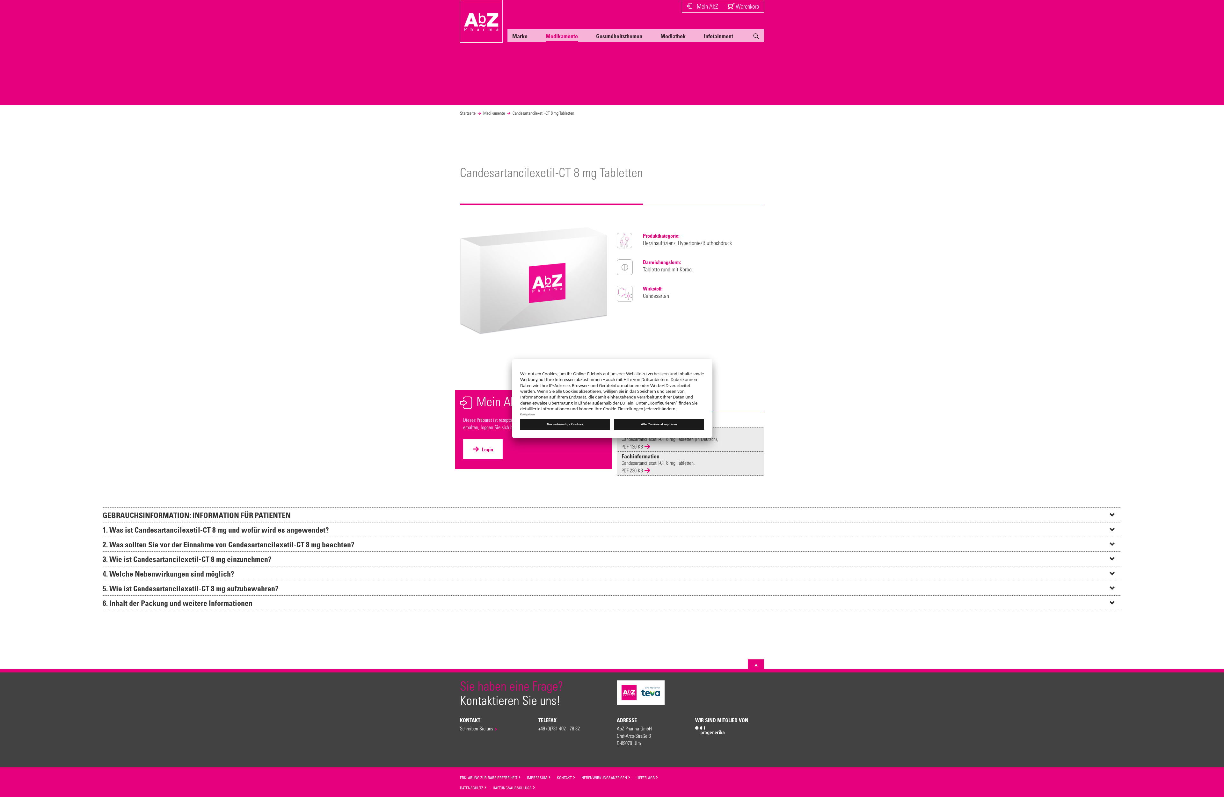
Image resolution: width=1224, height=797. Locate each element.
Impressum (537, 777)
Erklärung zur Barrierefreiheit (489, 777)
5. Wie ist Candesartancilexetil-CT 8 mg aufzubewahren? (191, 588)
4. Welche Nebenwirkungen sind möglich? (168, 573)
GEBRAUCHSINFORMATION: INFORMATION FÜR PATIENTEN (197, 515)
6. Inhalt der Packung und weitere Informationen (177, 602)
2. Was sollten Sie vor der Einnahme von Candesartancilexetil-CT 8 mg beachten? (228, 544)
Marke (520, 35)
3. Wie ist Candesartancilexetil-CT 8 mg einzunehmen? (187, 559)
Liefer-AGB (646, 777)
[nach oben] (756, 665)
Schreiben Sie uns (476, 728)
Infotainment (718, 35)
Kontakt (565, 777)
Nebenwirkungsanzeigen (604, 777)
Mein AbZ (707, 6)
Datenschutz (472, 787)
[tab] (612, 514)
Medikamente (562, 35)
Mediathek (673, 35)
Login (487, 449)
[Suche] (756, 37)
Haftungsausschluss (513, 787)
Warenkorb (746, 6)
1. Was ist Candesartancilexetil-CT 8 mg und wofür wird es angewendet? (216, 529)
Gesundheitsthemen (619, 35)
